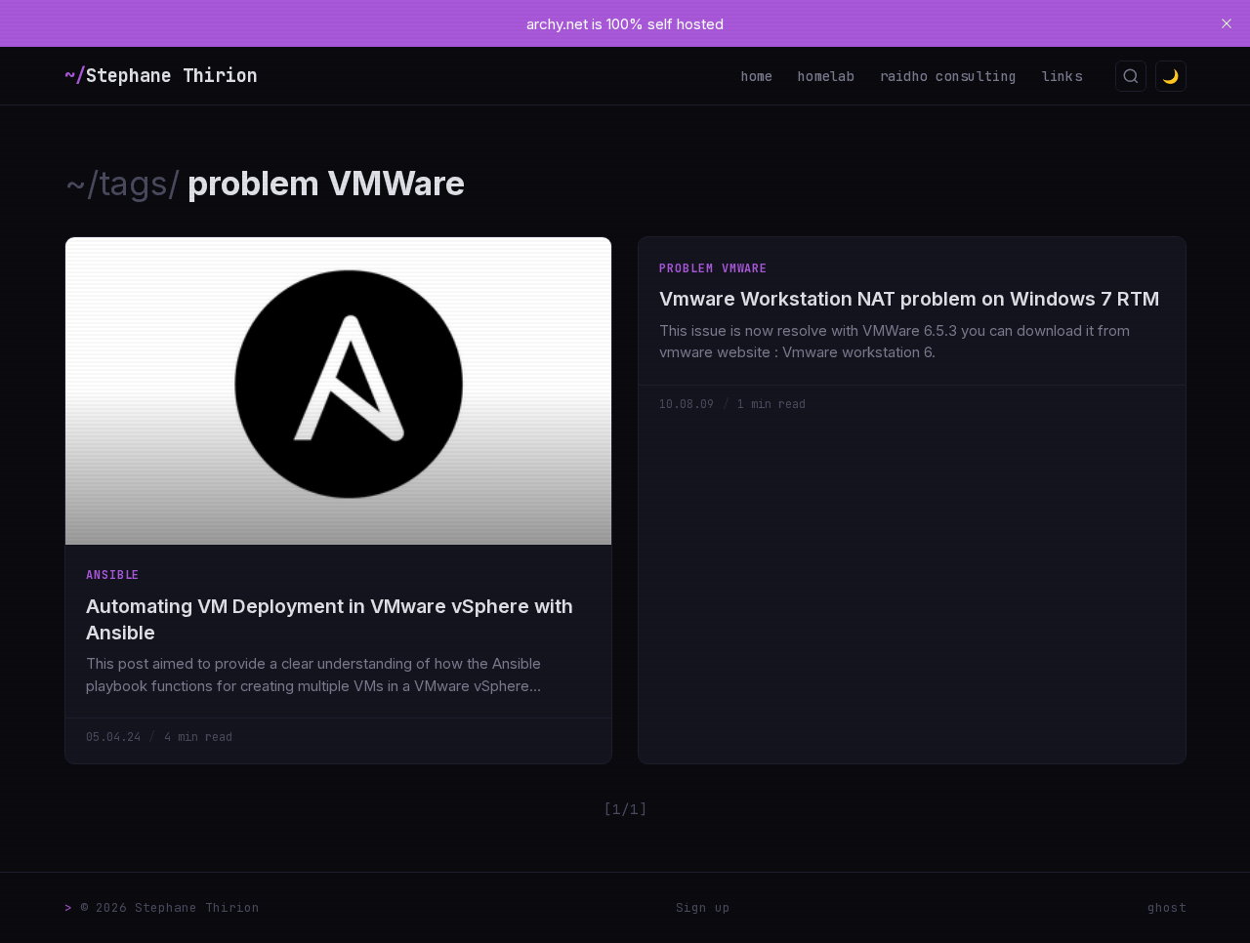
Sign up (703, 907)
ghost (1167, 907)
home (757, 76)
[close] (1226, 23)
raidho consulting (949, 76)
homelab (826, 76)
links (1062, 76)
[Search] (1130, 76)
